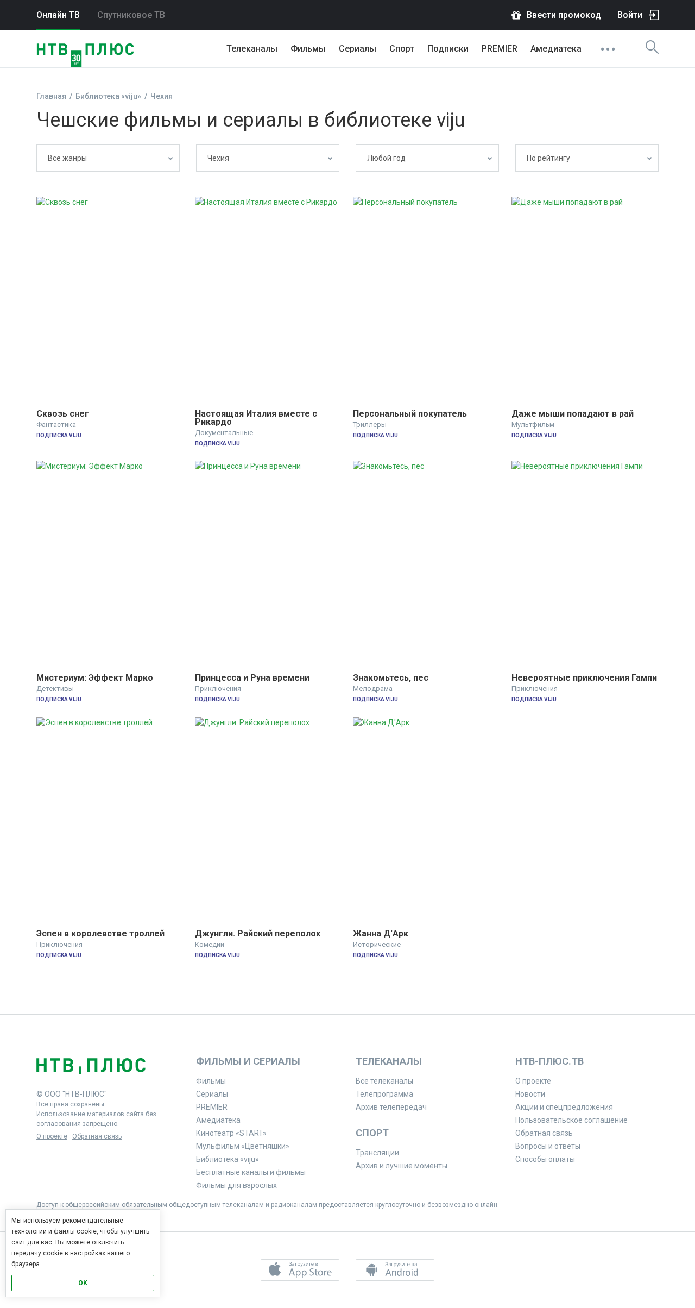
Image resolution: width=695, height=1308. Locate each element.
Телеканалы (251, 48)
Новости (530, 1094)
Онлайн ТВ (58, 15)
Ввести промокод (564, 15)
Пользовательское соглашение (571, 1120)
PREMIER (499, 48)
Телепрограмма (384, 1094)
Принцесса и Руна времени (252, 678)
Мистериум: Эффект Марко (94, 678)
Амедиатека (556, 48)
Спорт (401, 48)
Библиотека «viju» (227, 1159)
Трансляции (377, 1152)
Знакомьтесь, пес (390, 678)
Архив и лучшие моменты (401, 1165)
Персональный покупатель (410, 414)
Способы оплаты (545, 1159)
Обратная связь (97, 1136)
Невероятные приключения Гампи (584, 678)
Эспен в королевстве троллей (100, 933)
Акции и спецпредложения (564, 1107)
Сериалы (357, 48)
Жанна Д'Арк (380, 933)
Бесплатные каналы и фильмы (251, 1172)
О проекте (51, 1136)
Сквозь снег (62, 414)
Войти (629, 15)
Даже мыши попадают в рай (572, 414)
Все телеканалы (384, 1081)
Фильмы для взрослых (236, 1185)
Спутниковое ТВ (131, 15)
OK (82, 1283)
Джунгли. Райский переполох (257, 933)
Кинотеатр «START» (231, 1133)
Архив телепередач (391, 1107)
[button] (300, 1270)
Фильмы (308, 48)
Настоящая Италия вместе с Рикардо (257, 418)
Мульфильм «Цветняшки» (242, 1146)
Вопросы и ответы (547, 1146)
